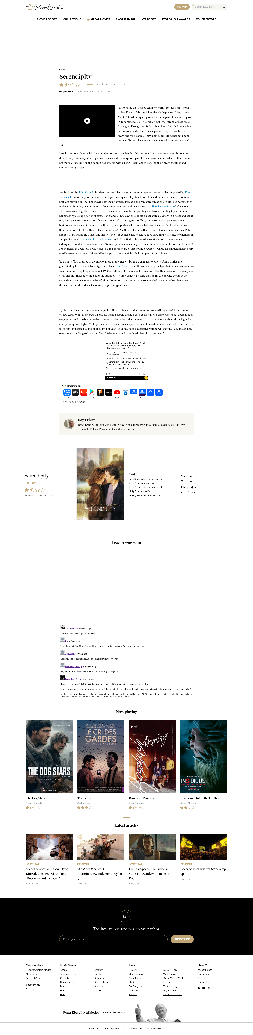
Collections (72, 19)
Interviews (148, 19)
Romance (99, 978)
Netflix (97, 974)
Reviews (63, 70)
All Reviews (31, 974)
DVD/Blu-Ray (170, 970)
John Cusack (86, 192)
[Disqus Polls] (126, 587)
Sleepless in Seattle (163, 206)
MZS (131, 982)
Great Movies (100, 19)
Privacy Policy (154, 1028)
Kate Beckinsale (137, 479)
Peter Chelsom (188, 492)
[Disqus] (126, 660)
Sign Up (30, 989)
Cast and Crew (33, 978)
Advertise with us (206, 978)
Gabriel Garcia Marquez (97, 239)
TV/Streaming (125, 19)
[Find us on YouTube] (204, 988)
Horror (63, 990)
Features (167, 982)
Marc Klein (186, 481)
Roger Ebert (66, 91)
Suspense (99, 986)
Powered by (68, 401)
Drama (63, 986)
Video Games (170, 974)
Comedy (88, 84)
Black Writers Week (173, 978)
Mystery (98, 970)
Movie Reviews (47, 19)
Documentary (67, 982)
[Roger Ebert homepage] (45, 7)
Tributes (133, 994)
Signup (182, 6)
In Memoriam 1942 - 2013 (115, 1012)
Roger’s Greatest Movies (38, 970)
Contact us (203, 974)
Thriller (97, 990)
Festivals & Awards (176, 19)
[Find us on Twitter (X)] (209, 988)
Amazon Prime (68, 974)
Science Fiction (102, 982)
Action (63, 970)
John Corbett (122, 266)
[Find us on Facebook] (199, 988)
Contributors (206, 19)
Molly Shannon (136, 491)
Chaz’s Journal (136, 974)
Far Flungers (135, 986)
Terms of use (136, 1028)
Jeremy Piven (136, 495)
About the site (205, 970)
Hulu (62, 994)
